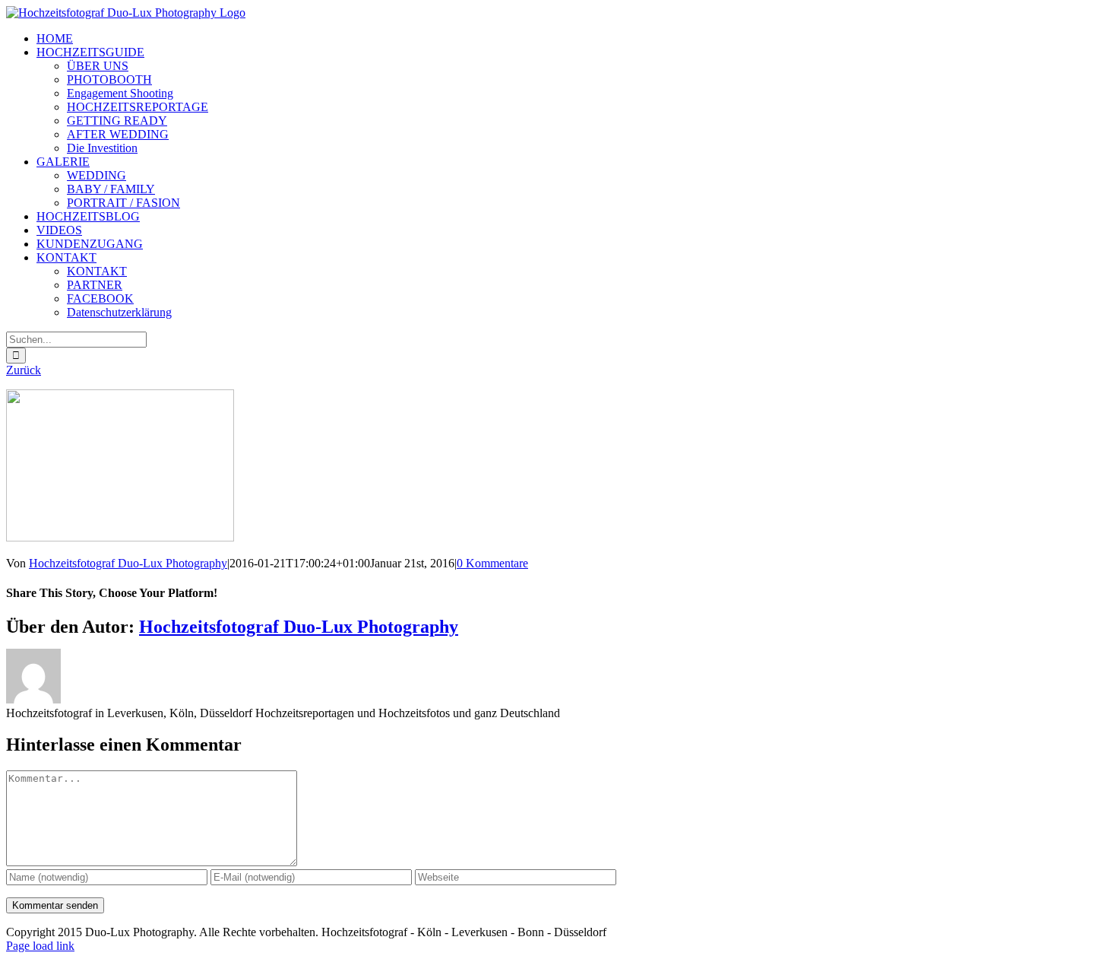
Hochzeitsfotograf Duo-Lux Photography (128, 563)
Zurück (23, 370)
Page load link (40, 945)
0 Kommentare (492, 563)
